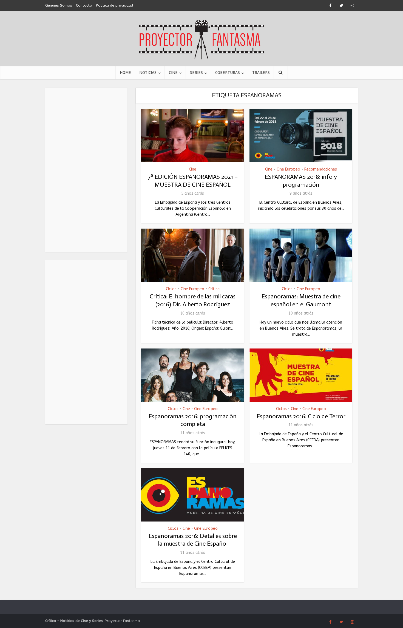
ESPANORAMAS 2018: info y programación (301, 180)
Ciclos (171, 289)
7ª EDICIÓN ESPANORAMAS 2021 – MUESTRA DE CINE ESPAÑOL (193, 180)
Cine (173, 72)
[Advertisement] (86, 170)
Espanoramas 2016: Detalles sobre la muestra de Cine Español (193, 540)
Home (125, 72)
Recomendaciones (320, 169)
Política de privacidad (114, 5)
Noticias (148, 72)
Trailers (261, 72)
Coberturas (227, 72)
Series (196, 72)
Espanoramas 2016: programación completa (193, 420)
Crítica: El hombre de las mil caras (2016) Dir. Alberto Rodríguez (192, 300)
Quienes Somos (58, 5)
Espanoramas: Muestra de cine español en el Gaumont (301, 300)
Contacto (84, 5)
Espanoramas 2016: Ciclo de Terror (301, 416)
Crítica (214, 289)
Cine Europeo (288, 169)
